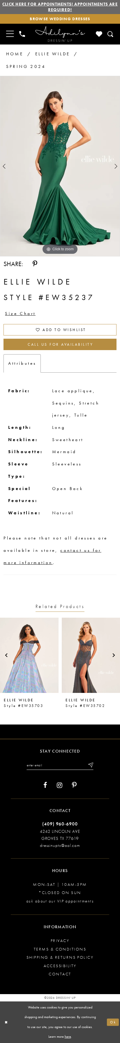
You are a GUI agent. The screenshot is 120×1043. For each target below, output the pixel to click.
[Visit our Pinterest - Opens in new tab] (74, 785)
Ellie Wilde (52, 54)
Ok (113, 1022)
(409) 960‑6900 (60, 824)
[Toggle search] (110, 34)
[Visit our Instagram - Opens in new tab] (59, 785)
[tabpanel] (60, 166)
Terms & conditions (60, 949)
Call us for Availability (60, 344)
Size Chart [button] (20, 313)
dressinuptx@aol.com (60, 845)
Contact (60, 974)
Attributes (22, 363)
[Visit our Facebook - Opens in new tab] (45, 785)
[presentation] (29, 655)
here (68, 1036)
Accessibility (60, 965)
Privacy (60, 940)
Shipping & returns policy (60, 957)
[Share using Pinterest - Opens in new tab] (35, 264)
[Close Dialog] (6, 1022)
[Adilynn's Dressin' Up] (60, 34)
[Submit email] (90, 765)
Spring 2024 (26, 66)
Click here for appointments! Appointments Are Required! (60, 6)
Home (15, 54)
